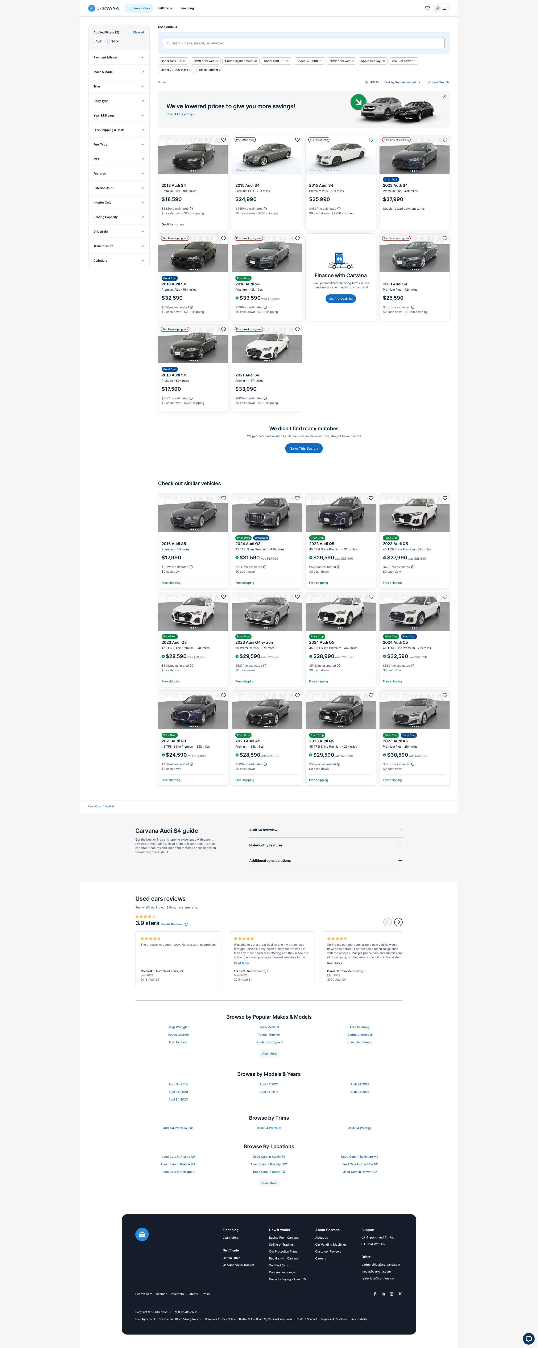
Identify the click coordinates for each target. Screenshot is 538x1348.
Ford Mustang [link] (359, 1027)
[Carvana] (103, 9)
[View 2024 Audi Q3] (267, 540)
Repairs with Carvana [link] (284, 1258)
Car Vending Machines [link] (331, 1244)
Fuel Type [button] (100, 144)
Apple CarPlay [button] (373, 61)
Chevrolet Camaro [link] (359, 1042)
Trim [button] (97, 86)
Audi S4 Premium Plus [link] (178, 1128)
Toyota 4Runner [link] (269, 1034)
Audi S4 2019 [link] (178, 1084)
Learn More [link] (231, 1237)
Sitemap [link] (161, 1294)
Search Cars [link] (143, 1294)
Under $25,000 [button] (309, 61)
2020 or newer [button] (205, 61)
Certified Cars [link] (278, 1265)
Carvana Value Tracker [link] (238, 1265)
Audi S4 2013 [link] (359, 1092)
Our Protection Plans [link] (283, 1251)
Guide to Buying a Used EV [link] (287, 1279)
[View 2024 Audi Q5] (341, 639)
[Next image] (224, 154)
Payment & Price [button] (105, 57)
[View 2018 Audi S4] (267, 277)
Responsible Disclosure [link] (334, 1319)
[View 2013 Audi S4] (193, 182)
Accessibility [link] (359, 1319)
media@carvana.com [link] (376, 1271)
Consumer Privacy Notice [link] (220, 1319)
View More (269, 1053)
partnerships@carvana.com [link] (380, 1264)
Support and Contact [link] (381, 1237)
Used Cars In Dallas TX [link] (269, 1171)
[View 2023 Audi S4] (415, 182)
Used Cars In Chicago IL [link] (178, 1171)
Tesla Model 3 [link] (269, 1027)
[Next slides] (398, 922)
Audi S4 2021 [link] (269, 1084)
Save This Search (304, 448)
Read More (241, 963)
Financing (187, 8)
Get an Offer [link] (231, 1258)
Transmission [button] (103, 246)
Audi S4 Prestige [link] (360, 1128)
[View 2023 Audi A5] (267, 738)
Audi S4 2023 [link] (178, 1099)
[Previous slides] (387, 922)
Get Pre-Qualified (341, 298)
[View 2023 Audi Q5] (341, 540)
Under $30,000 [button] (276, 61)
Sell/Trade (165, 8)
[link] (174, 924)
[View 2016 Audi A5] (193, 540)
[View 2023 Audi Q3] (193, 639)
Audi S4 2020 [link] (178, 1092)
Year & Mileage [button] (104, 115)
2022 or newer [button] (341, 61)
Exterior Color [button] (104, 188)
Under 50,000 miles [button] (241, 61)
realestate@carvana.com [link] (378, 1278)
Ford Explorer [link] (178, 1042)
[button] (427, 8)
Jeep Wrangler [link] (178, 1027)
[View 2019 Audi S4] (193, 277)
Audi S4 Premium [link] (269, 1128)
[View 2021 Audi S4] (267, 368)
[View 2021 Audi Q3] (193, 738)
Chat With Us (376, 1244)
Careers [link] (320, 1258)
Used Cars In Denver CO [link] (360, 1171)
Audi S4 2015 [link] (269, 1092)
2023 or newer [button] (404, 61)
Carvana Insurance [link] (282, 1272)
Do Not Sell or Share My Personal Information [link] (266, 1319)
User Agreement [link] (145, 1319)
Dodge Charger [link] (178, 1034)
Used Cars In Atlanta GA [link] (178, 1156)
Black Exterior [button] (210, 70)
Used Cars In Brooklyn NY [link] (269, 1164)
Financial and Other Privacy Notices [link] (179, 1319)
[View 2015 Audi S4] (267, 182)
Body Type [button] (101, 101)
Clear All (138, 32)
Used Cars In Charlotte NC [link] (360, 1164)
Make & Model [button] (103, 72)
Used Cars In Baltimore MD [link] (359, 1156)
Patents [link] (192, 1294)
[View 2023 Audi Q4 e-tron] (267, 639)
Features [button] (100, 173)
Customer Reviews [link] (328, 1251)
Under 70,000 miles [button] (176, 70)
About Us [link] (321, 1237)
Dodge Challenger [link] (359, 1034)
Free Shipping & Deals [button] (109, 130)
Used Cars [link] (94, 806)
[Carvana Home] (142, 1235)
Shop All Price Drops (180, 114)
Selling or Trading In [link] (282, 1244)
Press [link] (206, 1294)
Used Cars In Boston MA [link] (178, 1164)
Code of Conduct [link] (307, 1319)
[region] (193, 154)
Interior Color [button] (103, 202)
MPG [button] (97, 159)
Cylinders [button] (100, 260)
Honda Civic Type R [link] (269, 1042)
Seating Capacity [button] (106, 217)
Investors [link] (177, 1294)
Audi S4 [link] (110, 806)
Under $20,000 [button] (173, 61)
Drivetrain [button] (101, 231)
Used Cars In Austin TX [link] (269, 1156)
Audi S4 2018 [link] (359, 1084)
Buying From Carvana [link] (284, 1237)
